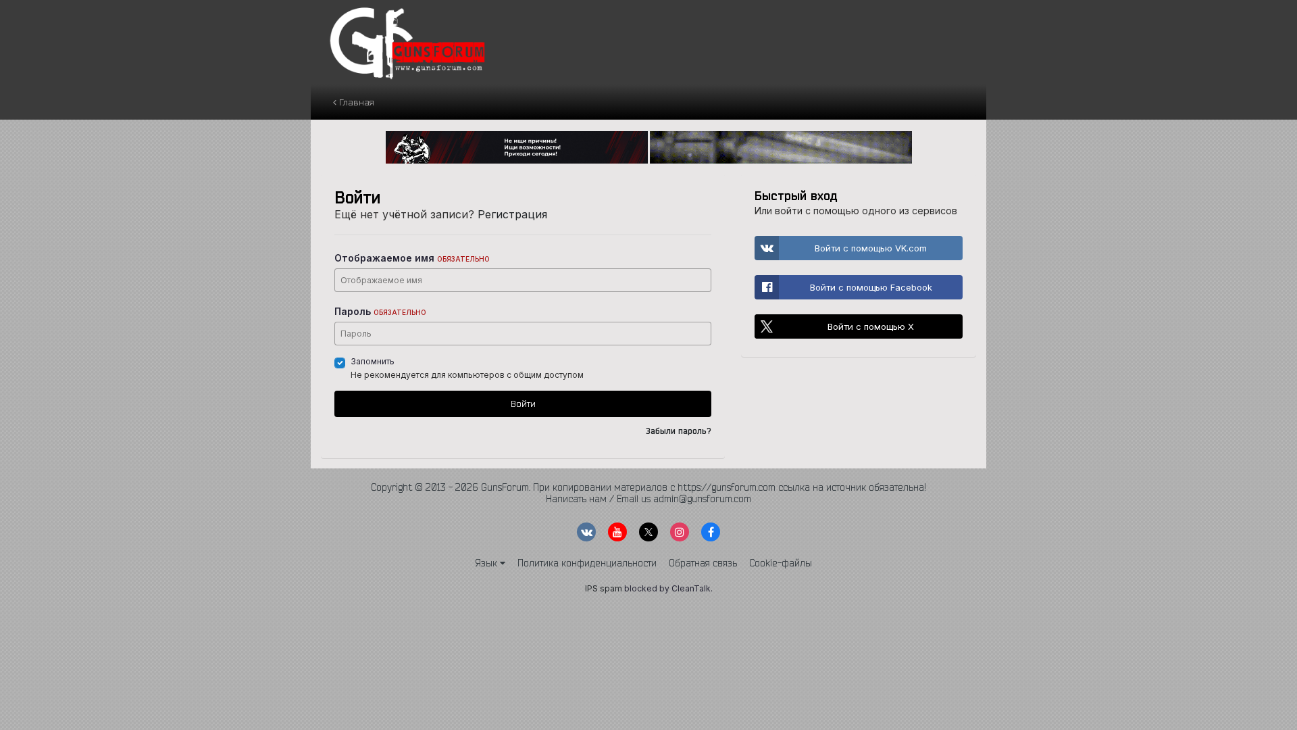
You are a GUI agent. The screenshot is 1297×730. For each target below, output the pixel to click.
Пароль (380, 311)
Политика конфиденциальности (587, 563)
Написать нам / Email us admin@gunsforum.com (648, 498)
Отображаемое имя (412, 258)
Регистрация (512, 214)
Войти (523, 403)
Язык (487, 563)
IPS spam (603, 588)
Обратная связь (703, 563)
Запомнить (373, 361)
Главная (355, 102)
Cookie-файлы (780, 563)
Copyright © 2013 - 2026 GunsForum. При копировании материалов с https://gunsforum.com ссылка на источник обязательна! (648, 487)
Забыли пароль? (678, 431)
